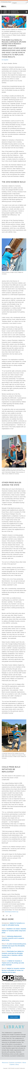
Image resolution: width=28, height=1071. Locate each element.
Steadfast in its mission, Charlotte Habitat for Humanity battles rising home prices (14, 930)
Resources (5, 1062)
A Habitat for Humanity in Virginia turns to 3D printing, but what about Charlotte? (13, 962)
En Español (5, 59)
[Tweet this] (7, 916)
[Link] (3, 6)
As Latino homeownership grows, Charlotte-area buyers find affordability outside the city (14, 945)
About (24, 1062)
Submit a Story (14, 1064)
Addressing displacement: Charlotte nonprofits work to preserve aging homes (13, 938)
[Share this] (3, 916)
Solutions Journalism (15, 1062)
